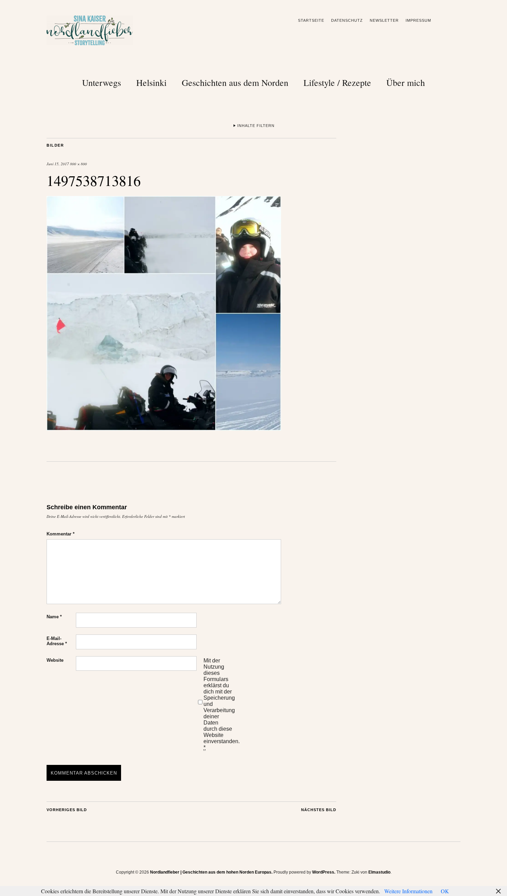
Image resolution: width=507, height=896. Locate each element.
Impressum (418, 20)
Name (54, 616)
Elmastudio (379, 872)
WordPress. (323, 872)
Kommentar (60, 533)
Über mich (405, 82)
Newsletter (384, 20)
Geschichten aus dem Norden (235, 82)
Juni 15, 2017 (58, 163)
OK (445, 891)
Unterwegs (101, 82)
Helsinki (151, 82)
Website (55, 660)
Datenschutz (347, 20)
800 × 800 (78, 163)
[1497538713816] (164, 428)
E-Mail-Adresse (57, 641)
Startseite (311, 20)
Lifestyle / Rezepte (337, 82)
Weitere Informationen (408, 891)
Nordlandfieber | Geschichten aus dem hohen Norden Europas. (211, 872)
